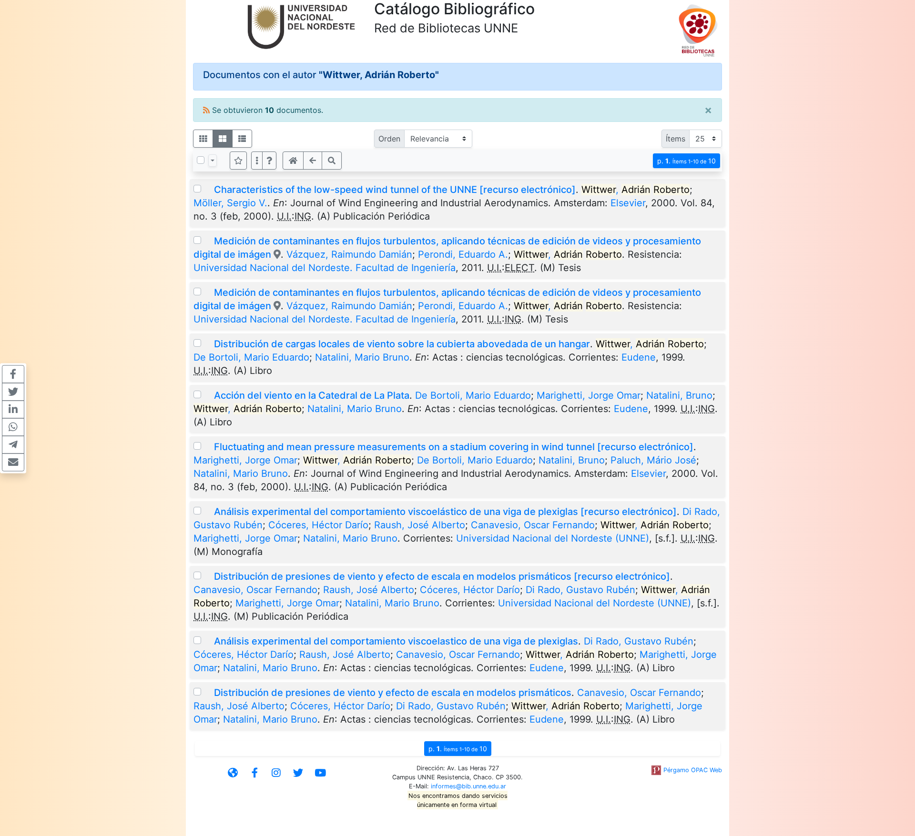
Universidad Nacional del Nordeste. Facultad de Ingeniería (324, 267)
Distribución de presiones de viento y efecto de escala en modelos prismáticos (392, 692)
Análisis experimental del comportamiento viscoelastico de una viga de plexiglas (396, 641)
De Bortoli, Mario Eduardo (251, 357)
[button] (269, 160)
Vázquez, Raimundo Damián (349, 254)
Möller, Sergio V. (230, 203)
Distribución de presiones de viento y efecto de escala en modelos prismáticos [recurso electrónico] (442, 576)
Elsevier (627, 203)
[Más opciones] (257, 160)
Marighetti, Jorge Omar (588, 395)
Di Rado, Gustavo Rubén (580, 589)
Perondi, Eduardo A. (463, 254)
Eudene (638, 357)
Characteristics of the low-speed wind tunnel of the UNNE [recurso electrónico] (395, 189)
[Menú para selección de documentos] (212, 160)
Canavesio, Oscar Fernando (533, 525)
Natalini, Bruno (679, 395)
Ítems (675, 138)
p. (686, 161)
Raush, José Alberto (419, 525)
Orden (389, 138)
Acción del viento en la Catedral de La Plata (311, 395)
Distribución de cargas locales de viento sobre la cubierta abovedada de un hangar (402, 344)
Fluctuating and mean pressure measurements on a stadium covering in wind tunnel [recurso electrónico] (453, 447)
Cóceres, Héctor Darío (318, 525)
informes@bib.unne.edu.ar (468, 786)
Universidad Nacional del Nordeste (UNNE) (552, 538)
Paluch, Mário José (653, 460)
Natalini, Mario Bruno (362, 357)
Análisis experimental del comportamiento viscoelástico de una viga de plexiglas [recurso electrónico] (445, 511)
